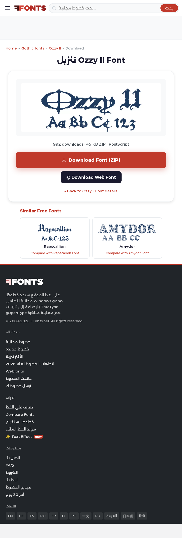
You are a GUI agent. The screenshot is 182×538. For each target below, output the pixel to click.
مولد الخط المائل (21, 429)
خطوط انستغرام (20, 422)
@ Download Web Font (91, 177)
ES (32, 516)
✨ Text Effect (24, 436)
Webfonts (15, 371)
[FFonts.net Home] (30, 8)
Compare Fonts (20, 414)
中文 (85, 516)
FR (54, 516)
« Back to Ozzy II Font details (91, 191)
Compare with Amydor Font (127, 253)
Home (11, 48)
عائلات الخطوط (19, 378)
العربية (111, 516)
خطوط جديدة (17, 349)
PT (74, 516)
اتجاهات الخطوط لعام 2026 (30, 364)
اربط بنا (12, 480)
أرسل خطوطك (18, 386)
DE (21, 516)
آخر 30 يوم (15, 494)
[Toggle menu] (7, 8)
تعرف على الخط (19, 407)
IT (63, 516)
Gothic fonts (32, 48)
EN (10, 516)
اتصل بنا (13, 458)
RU (97, 516)
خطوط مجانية (18, 342)
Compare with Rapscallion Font (55, 253)
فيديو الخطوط (18, 487)
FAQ (10, 465)
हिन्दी (142, 516)
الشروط (12, 472)
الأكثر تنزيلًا (14, 356)
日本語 (128, 516)
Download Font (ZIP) (94, 160)
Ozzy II (55, 48)
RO (43, 516)
